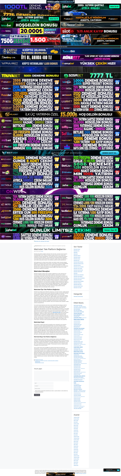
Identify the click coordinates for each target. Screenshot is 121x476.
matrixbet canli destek (79, 328)
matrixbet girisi (78, 347)
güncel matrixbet (78, 313)
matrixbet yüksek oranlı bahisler (77, 403)
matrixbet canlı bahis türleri (77, 333)
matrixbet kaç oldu (77, 367)
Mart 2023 (76, 463)
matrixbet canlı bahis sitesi (78, 332)
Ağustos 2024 (76, 436)
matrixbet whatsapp (77, 395)
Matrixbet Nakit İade (77, 284)
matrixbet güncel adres (78, 355)
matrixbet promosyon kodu (79, 382)
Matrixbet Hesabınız (77, 282)
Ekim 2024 (76, 433)
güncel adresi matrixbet (79, 311)
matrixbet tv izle (77, 391)
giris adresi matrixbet (77, 307)
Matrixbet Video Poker (78, 271)
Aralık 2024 (76, 430)
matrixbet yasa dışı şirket (77, 396)
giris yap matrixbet (78, 310)
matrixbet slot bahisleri (77, 386)
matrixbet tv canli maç (82, 390)
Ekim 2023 (76, 452)
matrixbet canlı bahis (77, 330)
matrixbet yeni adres (77, 398)
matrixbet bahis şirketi (77, 325)
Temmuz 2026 (76, 417)
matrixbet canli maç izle (78, 329)
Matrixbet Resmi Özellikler (79, 281)
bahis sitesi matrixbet (78, 305)
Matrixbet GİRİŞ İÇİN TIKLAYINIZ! (60, 46)
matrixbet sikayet (77, 385)
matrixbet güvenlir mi (78, 360)
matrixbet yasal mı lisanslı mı (77, 397)
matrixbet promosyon (78, 379)
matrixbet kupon (83, 368)
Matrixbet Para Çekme (78, 377)
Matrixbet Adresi (77, 249)
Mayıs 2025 (76, 425)
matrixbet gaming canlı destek (77, 345)
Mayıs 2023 (76, 460)
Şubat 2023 (76, 465)
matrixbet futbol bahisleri (82, 344)
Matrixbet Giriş (76, 250)
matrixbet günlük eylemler (82, 358)
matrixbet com (76, 344)
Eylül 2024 (76, 434)
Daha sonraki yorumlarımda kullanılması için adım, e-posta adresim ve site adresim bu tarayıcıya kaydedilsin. (51, 391)
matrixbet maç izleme (77, 370)
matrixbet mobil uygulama (78, 373)
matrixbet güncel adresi (78, 357)
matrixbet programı (82, 378)
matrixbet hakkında (77, 362)
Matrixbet (76, 252)
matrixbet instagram (77, 363)
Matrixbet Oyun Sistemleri (79, 274)
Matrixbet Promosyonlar (39, 359)
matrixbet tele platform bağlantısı (53, 360)
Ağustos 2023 (76, 455)
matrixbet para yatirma (43, 360)
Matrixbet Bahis (79, 319)
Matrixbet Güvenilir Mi (77, 359)
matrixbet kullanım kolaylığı (77, 368)
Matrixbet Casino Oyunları (78, 339)
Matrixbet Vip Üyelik (77, 287)
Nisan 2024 (76, 442)
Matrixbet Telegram (78, 389)
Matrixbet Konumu (77, 265)
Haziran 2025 (76, 423)
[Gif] (60, 114)
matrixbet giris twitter (77, 348)
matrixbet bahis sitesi (77, 324)
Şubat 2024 (76, 446)
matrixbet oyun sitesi (77, 374)
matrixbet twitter (82, 391)
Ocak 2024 (76, 447)
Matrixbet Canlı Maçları (78, 276)
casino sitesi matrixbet (82, 306)
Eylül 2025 (76, 422)
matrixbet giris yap (78, 349)
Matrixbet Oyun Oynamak (78, 266)
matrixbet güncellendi (76, 358)
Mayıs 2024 (76, 441)
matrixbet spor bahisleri (77, 387)
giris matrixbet (77, 309)
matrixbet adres (76, 316)
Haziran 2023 (76, 458)
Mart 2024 (76, 444)
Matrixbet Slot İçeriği (78, 279)
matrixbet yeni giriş (77, 401)
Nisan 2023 (76, 462)
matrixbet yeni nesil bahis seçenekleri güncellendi (80, 402)
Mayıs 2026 (76, 420)
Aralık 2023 (76, 449)
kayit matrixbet (77, 314)
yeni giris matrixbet (77, 408)
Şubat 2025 (76, 426)
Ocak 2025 (76, 428)
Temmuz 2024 (76, 438)
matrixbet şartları (76, 407)
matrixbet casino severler (77, 340)
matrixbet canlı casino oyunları (78, 334)
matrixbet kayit (37, 360)
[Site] (30, 82)
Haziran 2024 (76, 439)
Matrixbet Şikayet (77, 255)
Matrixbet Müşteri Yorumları (39, 362)
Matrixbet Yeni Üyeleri (78, 268)
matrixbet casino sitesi (78, 341)
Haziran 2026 (76, 418)
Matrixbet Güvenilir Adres (78, 263)
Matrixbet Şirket (37, 361)
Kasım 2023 (76, 450)
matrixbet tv (76, 390)
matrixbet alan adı (84, 317)
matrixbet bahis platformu (77, 323)
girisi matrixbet (84, 307)
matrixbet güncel (76, 354)
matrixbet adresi (78, 317)
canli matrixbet (76, 306)
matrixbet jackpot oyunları (83, 363)
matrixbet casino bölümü (77, 335)
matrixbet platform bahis (77, 378)
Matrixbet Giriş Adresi (79, 353)
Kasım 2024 (76, 431)
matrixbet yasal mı (82, 396)
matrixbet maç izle (77, 369)
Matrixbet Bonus (77, 326)
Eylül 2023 (76, 454)
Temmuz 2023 (76, 457)
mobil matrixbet (80, 407)
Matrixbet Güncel (77, 257)
